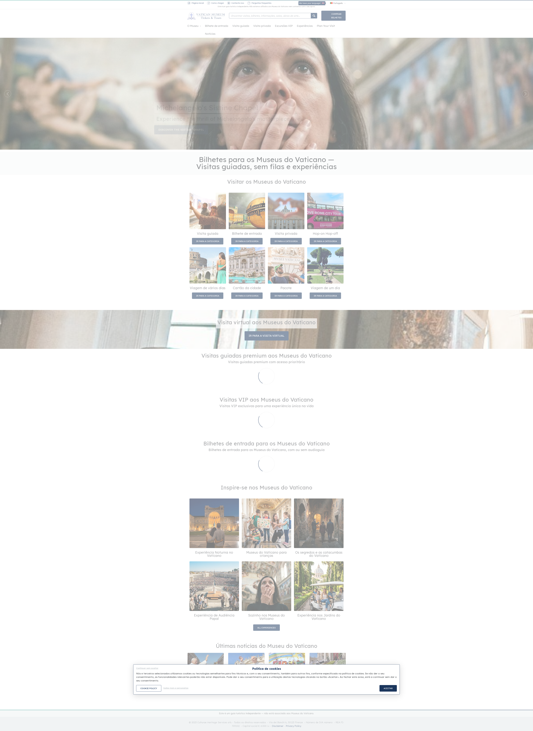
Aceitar (388, 688)
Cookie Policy (148, 688)
